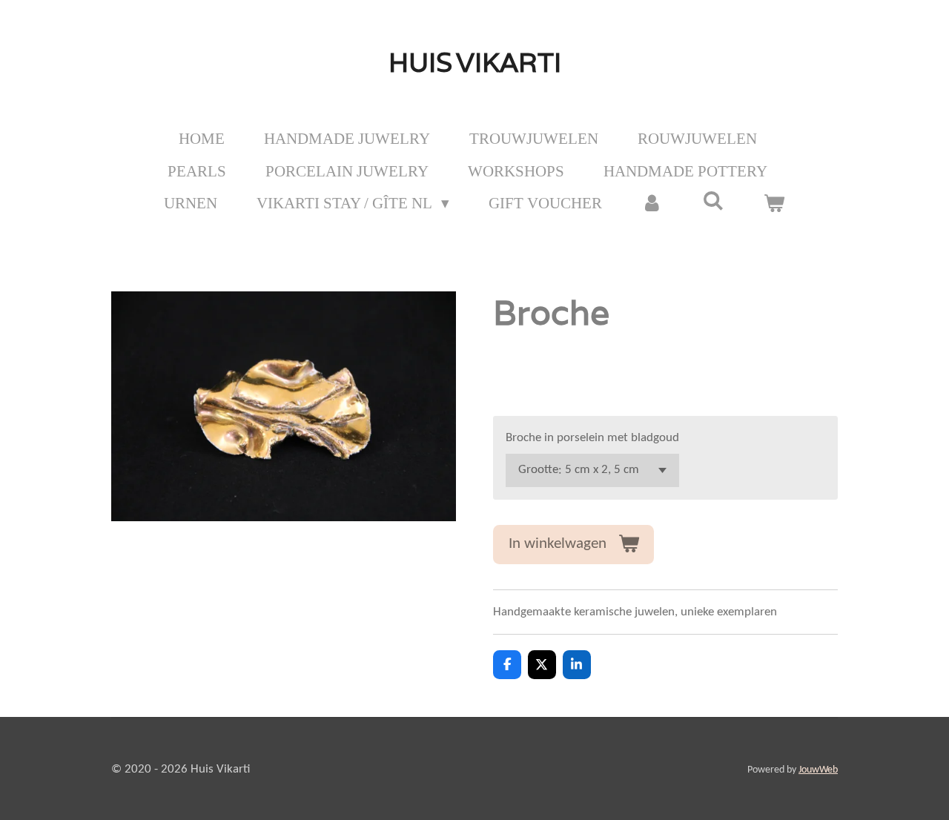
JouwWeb (818, 770)
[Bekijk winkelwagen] (774, 204)
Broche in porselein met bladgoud (592, 438)
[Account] (652, 204)
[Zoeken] (713, 201)
